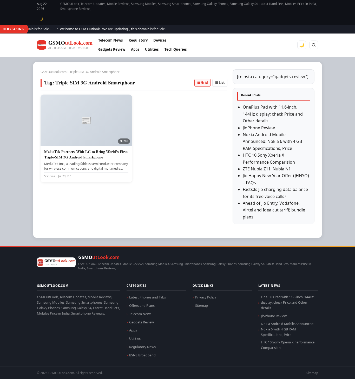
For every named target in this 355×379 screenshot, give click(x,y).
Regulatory (138, 40)
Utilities (152, 49)
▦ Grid (202, 82)
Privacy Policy (205, 297)
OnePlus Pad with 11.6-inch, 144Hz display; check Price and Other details (273, 114)
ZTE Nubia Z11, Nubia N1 (267, 169)
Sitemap (201, 305)
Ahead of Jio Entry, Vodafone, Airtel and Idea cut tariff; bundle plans (274, 210)
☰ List (220, 82)
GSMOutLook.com (54, 72)
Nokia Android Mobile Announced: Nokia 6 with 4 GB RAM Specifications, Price (272, 141)
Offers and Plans (142, 305)
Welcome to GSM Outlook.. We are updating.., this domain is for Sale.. (109, 28)
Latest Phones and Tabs (147, 297)
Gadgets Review (111, 49)
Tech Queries (176, 49)
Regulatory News (142, 346)
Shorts (337, 369)
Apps (135, 49)
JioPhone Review (259, 128)
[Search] (313, 45)
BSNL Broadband (142, 355)
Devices (160, 40)
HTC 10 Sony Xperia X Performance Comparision (287, 345)
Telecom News (110, 40)
